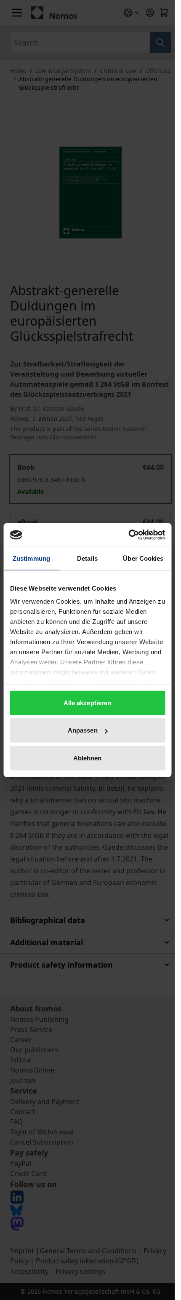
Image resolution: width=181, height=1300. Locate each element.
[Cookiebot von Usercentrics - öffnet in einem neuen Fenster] (128, 535)
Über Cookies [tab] (143, 558)
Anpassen (83, 730)
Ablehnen (87, 757)
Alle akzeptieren (88, 702)
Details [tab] (87, 558)
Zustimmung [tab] (31, 558)
